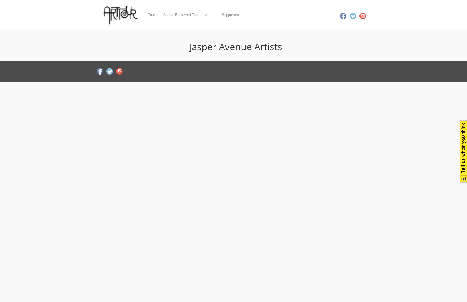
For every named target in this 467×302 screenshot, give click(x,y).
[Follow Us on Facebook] (343, 15)
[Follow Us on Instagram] (362, 15)
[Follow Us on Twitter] (353, 15)
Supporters (230, 15)
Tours (152, 15)
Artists (210, 15)
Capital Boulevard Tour (181, 15)
